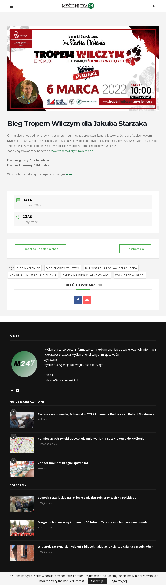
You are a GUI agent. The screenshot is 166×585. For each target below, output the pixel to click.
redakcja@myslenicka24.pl (61, 380)
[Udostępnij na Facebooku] (78, 300)
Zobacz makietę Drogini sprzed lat (63, 463)
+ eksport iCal (135, 248)
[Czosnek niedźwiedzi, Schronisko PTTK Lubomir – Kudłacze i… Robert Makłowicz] (22, 420)
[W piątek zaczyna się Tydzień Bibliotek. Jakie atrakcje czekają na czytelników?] (22, 553)
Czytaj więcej (118, 581)
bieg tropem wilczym (62, 268)
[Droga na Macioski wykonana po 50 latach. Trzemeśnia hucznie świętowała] (22, 528)
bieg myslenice (28, 268)
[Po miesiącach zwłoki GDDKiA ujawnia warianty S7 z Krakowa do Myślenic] (22, 445)
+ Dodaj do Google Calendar (40, 248)
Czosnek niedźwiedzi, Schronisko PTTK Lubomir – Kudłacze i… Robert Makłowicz (96, 414)
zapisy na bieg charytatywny (85, 275)
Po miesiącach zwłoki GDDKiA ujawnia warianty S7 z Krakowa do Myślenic (91, 438)
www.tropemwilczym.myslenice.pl (72, 151)
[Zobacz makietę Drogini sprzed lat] (22, 469)
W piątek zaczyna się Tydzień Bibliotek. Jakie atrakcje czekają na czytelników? (95, 546)
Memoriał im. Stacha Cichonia (33, 275)
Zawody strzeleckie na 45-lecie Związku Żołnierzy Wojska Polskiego (87, 497)
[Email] (87, 300)
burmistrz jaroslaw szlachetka (111, 268)
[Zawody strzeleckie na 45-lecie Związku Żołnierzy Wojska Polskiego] (22, 504)
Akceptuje (97, 581)
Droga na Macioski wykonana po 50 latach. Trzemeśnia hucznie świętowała (93, 522)
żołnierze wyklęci (130, 275)
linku (68, 174)
